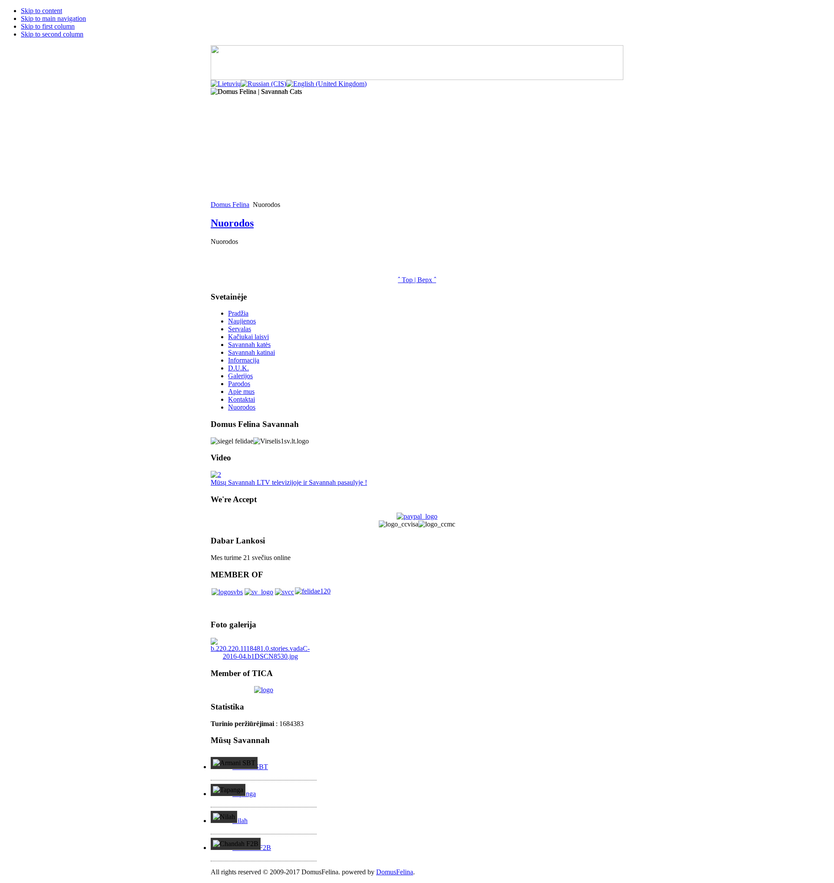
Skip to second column (52, 34)
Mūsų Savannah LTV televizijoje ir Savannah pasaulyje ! (289, 482)
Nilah (240, 820)
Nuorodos (232, 223)
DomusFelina (394, 872)
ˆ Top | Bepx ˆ (417, 279)
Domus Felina (230, 204)
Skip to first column (48, 26)
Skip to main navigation (53, 18)
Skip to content (41, 10)
